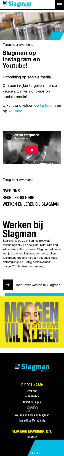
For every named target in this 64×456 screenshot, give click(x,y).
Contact (32, 437)
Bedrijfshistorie (18, 198)
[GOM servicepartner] (32, 408)
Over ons (11, 191)
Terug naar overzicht (18, 45)
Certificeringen (32, 402)
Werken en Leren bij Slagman (31, 204)
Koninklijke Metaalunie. (32, 421)
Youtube (15, 111)
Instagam (48, 105)
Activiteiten (32, 396)
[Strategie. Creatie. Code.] (35, 453)
